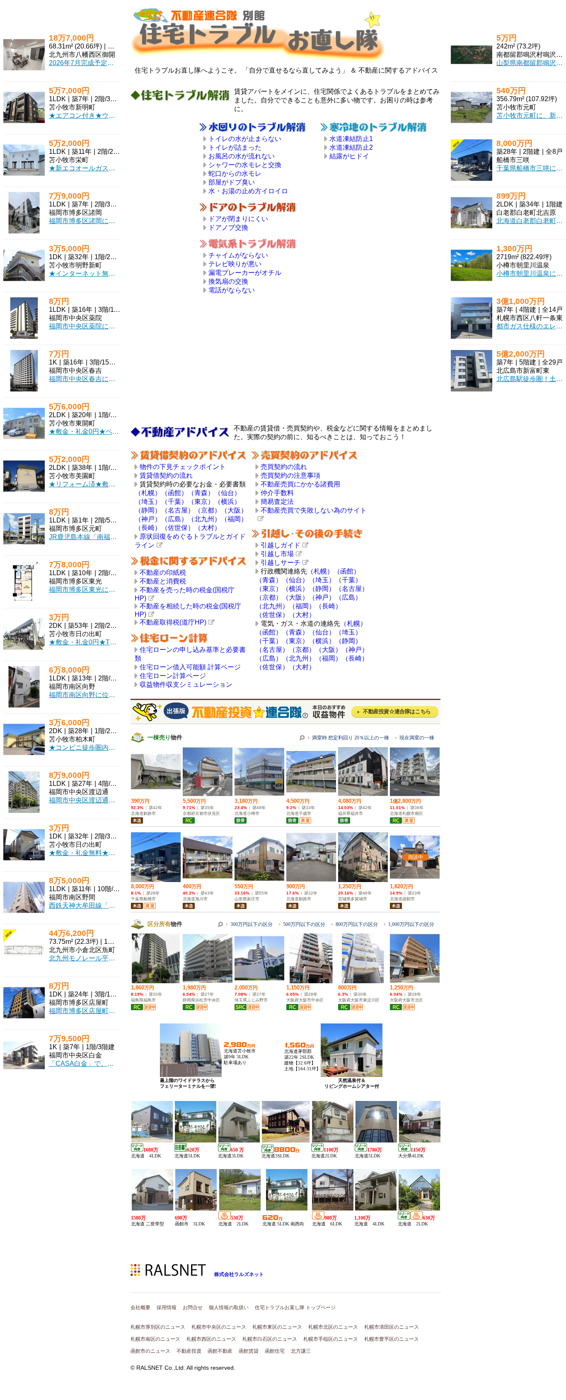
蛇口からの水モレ (234, 173)
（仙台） (227, 492)
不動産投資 (189, 1351)
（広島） (174, 519)
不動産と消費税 (163, 581)
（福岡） (234, 519)
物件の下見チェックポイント (183, 466)
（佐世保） (177, 527)
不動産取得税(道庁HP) (173, 622)
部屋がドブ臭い (231, 182)
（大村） (207, 527)
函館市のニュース (150, 1351)
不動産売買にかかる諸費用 (300, 484)
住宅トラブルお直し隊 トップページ (295, 1307)
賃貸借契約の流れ (166, 475)
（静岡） (148, 510)
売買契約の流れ (284, 466)
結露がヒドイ (349, 156)
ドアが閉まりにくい (238, 218)
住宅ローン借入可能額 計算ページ (190, 667)
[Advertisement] (165, 246)
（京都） (207, 510)
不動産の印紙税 (163, 572)
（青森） (201, 492)
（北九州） (204, 519)
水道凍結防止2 (351, 147)
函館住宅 (275, 1351)
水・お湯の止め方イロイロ (248, 190)
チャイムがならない (238, 255)
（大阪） (234, 510)
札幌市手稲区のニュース (330, 1339)
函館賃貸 (249, 1351)
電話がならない (231, 290)
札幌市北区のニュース (333, 1327)
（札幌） (148, 492)
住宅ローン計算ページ (173, 675)
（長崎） (148, 527)
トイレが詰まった (234, 147)
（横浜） (227, 501)
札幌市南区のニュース (155, 1339)
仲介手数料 (277, 492)
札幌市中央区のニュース (218, 1327)
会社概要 (140, 1307)
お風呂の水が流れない (241, 156)
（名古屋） (177, 510)
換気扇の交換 (228, 281)
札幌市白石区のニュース (269, 1339)
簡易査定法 (277, 501)
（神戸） (148, 519)
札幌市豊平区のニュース (391, 1339)
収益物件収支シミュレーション (186, 684)
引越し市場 (277, 553)
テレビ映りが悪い (234, 263)
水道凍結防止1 (351, 138)
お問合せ (193, 1307)
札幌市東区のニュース (277, 1327)
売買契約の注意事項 (290, 475)
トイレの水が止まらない (244, 138)
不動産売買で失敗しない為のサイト (314, 510)
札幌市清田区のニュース (391, 1327)
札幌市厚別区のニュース (158, 1327)
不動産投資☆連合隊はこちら (397, 711)
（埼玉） (148, 501)
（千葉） (174, 501)
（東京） (201, 501)
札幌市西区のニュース (211, 1339)
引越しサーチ (280, 562)
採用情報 (167, 1307)
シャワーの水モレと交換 (244, 164)
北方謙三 (301, 1351)
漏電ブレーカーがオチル (244, 272)
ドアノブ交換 (228, 227)
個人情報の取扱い (229, 1307)
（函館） (174, 492)
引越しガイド (280, 545)
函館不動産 (220, 1351)
